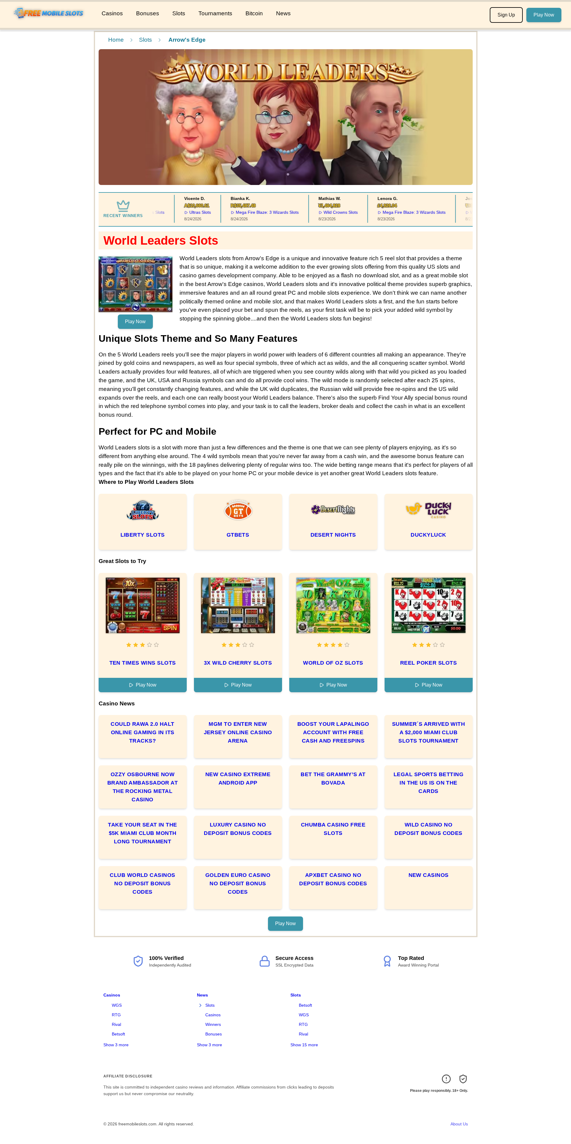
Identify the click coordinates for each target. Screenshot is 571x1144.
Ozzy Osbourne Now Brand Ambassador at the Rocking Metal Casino (142, 787)
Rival (116, 1024)
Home (116, 40)
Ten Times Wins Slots (142, 663)
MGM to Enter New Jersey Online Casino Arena (238, 732)
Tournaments (215, 13)
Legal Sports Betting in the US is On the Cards (428, 782)
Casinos (112, 13)
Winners (213, 1024)
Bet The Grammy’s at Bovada (333, 778)
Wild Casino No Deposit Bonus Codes (428, 829)
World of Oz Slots (333, 663)
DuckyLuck (428, 535)
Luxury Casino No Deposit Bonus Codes (238, 829)
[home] (50, 23)
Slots (178, 13)
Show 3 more (116, 1044)
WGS (117, 1005)
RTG (116, 1014)
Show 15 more (304, 1044)
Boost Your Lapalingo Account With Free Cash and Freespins (333, 732)
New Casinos (429, 875)
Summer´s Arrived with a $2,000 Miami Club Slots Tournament (428, 732)
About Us (459, 1124)
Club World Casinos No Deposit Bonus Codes (142, 883)
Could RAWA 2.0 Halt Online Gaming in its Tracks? (142, 732)
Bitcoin (254, 13)
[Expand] (200, 1005)
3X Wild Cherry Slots (238, 663)
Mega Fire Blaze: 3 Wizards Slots (253, 212)
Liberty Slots (142, 535)
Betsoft (118, 1034)
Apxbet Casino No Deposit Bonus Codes (333, 879)
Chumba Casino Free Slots (333, 829)
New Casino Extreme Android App (237, 778)
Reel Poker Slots (428, 663)
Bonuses (147, 13)
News (283, 13)
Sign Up (506, 14)
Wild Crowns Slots (327, 212)
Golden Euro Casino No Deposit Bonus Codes (237, 883)
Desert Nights (333, 535)
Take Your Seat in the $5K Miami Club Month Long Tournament (142, 833)
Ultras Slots (187, 212)
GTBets (238, 535)
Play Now (544, 14)
